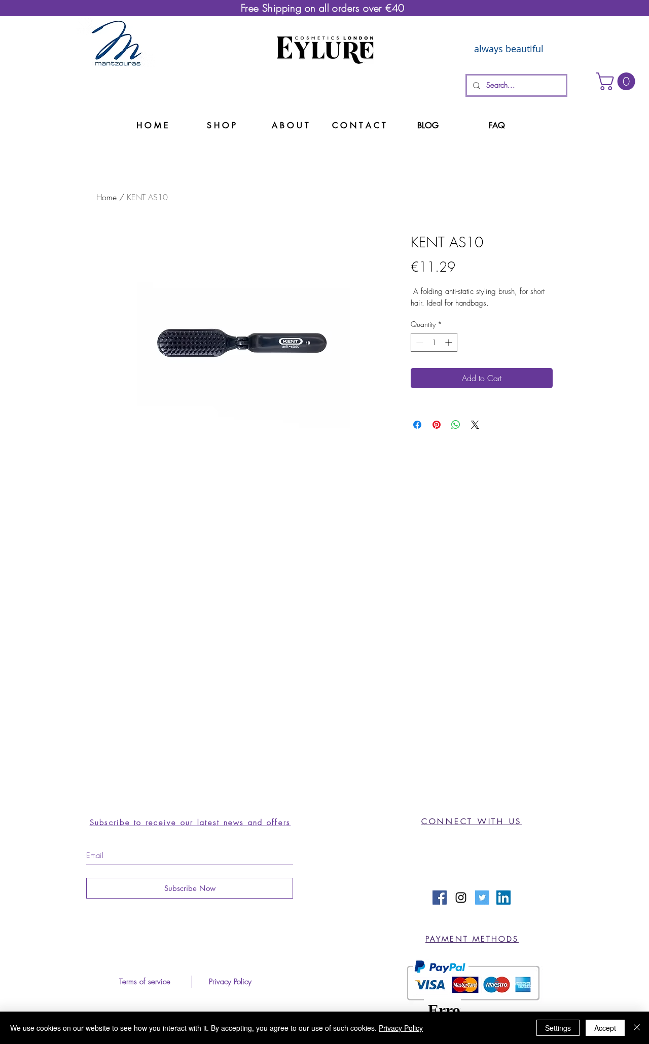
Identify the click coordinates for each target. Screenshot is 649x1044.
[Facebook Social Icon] (439, 897)
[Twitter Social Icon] (482, 897)
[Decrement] (418, 342)
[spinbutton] (434, 342)
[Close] (637, 1028)
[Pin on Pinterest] (436, 425)
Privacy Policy (401, 1028)
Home (106, 197)
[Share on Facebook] (417, 425)
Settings (558, 1028)
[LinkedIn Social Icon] (503, 897)
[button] (617, 81)
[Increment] (449, 342)
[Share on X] (475, 425)
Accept (605, 1028)
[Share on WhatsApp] (456, 425)
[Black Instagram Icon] (461, 897)
